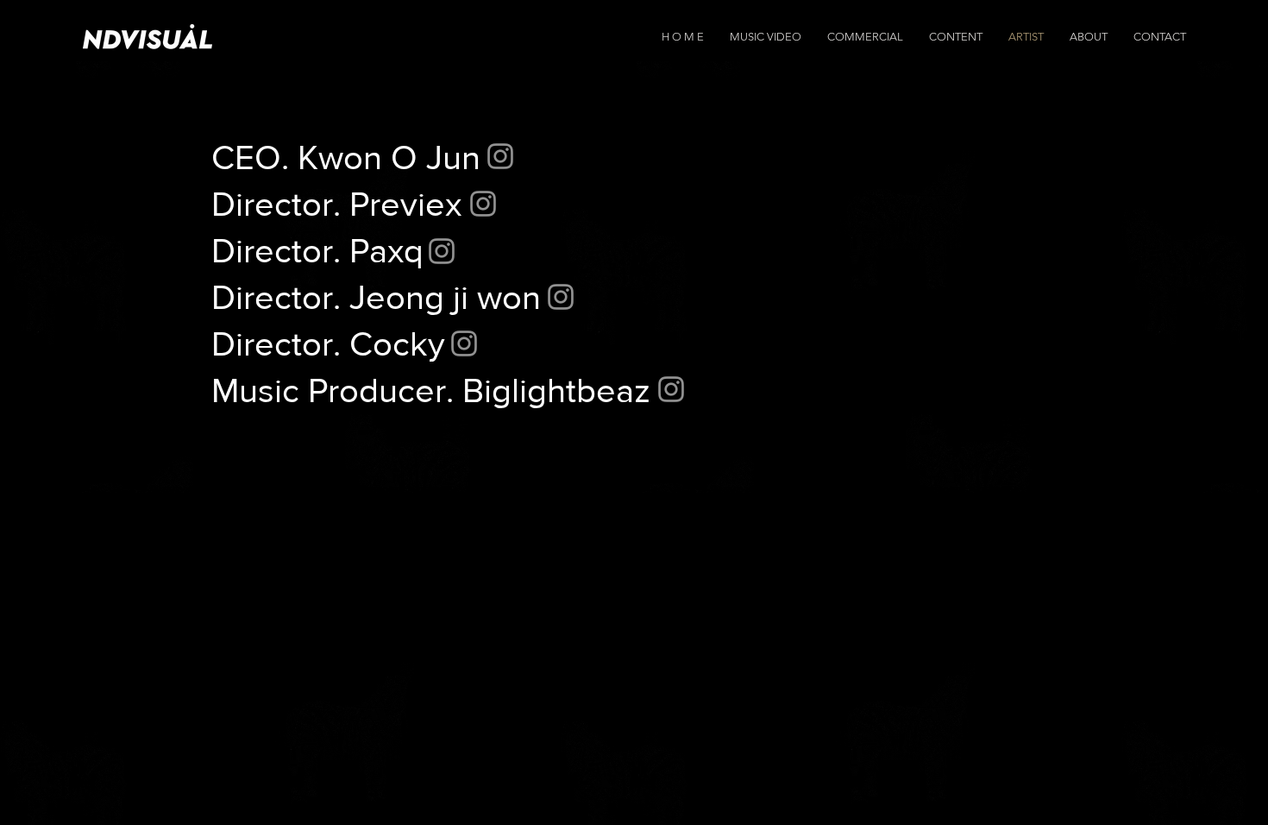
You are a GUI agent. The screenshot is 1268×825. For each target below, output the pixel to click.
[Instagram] (500, 156)
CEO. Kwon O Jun (345, 157)
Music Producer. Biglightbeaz (430, 390)
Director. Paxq (317, 250)
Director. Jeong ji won (376, 297)
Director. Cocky (328, 343)
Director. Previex (336, 204)
